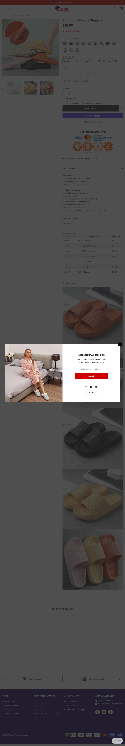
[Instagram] (91, 386)
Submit (91, 376)
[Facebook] (86, 386)
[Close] (120, 344)
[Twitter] (96, 386)
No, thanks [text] (93, 393)
